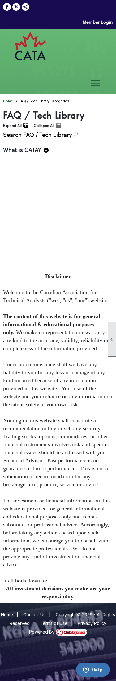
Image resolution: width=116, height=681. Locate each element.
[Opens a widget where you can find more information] (93, 670)
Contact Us (34, 614)
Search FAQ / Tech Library (37, 134)
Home (8, 101)
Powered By (42, 631)
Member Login (98, 22)
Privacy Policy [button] (92, 623)
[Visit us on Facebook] (7, 7)
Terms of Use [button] (53, 623)
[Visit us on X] (16, 7)
